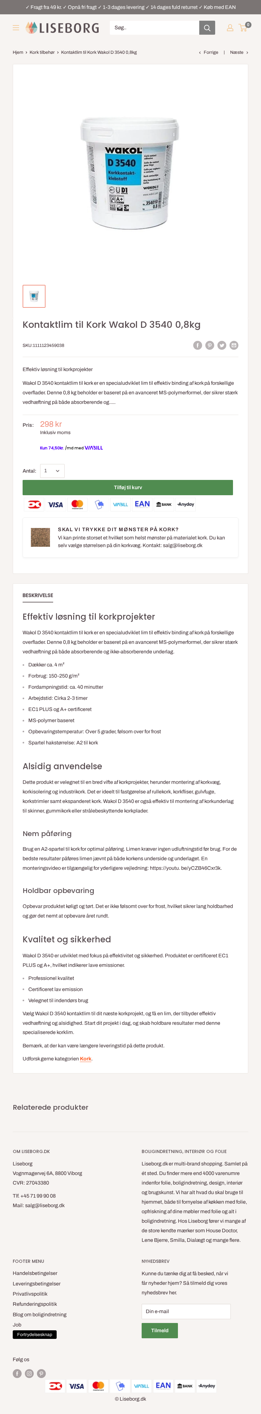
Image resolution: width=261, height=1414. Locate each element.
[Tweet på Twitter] (221, 345)
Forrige (211, 52)
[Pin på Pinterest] (209, 345)
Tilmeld (159, 1330)
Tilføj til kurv (128, 487)
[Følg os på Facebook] (17, 1373)
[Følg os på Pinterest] (41, 1373)
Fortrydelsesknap (34, 1334)
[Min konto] (230, 27)
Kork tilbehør (42, 52)
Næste (236, 52)
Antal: (29, 471)
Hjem (18, 52)
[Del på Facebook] (197, 345)
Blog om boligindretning (40, 1314)
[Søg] (207, 28)
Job (17, 1324)
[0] (243, 28)
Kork (85, 1058)
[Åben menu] (16, 27)
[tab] (38, 596)
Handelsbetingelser (35, 1273)
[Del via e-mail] (233, 345)
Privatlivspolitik (30, 1294)
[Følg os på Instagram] (29, 1373)
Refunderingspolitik (35, 1304)
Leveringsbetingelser (36, 1283)
